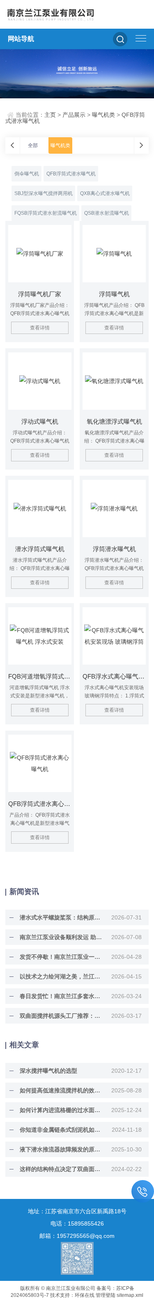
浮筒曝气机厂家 (39, 294)
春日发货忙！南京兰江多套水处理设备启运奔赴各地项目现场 (61, 996)
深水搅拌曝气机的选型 (48, 1070)
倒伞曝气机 (26, 174)
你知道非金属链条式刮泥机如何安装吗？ (61, 1129)
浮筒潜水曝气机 (114, 548)
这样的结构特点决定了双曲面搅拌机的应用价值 (61, 1169)
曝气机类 (103, 114)
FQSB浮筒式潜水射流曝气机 (45, 213)
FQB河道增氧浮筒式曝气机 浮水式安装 (39, 676)
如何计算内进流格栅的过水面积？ (61, 1110)
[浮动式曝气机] (39, 381)
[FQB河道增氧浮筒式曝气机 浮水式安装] (39, 636)
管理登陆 (105, 1295)
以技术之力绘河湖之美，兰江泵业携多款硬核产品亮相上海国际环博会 (61, 976)
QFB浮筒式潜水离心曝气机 (39, 803)
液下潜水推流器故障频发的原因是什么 (61, 1149)
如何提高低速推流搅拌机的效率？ (61, 1090)
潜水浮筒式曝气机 (39, 548)
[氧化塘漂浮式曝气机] (114, 381)
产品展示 (73, 114)
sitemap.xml (130, 1295)
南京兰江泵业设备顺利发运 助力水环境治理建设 (61, 937)
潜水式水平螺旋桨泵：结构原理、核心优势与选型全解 (61, 917)
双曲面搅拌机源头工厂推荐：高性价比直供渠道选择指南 (61, 1015)
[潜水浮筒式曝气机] (39, 508)
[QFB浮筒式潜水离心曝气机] (39, 763)
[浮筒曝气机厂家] (39, 253)
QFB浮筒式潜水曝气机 (71, 174)
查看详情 (40, 328)
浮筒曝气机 (114, 294)
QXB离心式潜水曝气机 (105, 193)
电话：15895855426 (77, 1223)
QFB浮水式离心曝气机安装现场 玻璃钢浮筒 (114, 676)
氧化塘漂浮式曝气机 (114, 421)
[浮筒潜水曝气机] (114, 508)
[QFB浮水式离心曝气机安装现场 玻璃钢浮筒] (114, 636)
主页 (50, 114)
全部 (33, 145)
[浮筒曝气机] (114, 253)
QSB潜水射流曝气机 (106, 213)
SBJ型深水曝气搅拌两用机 (43, 193)
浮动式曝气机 (39, 421)
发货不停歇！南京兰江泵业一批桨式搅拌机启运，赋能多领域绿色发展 (61, 956)
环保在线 (84, 1295)
